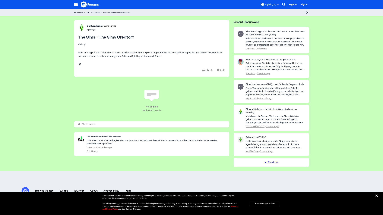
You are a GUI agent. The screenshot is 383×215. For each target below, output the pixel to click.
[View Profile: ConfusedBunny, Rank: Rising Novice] (81, 27)
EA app (64, 190)
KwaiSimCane (252, 151)
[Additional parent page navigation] (88, 12)
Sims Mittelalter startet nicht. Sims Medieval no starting (271, 111)
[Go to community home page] (90, 4)
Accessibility (111, 190)
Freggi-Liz (250, 73)
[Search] (284, 4)
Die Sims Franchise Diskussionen (116, 12)
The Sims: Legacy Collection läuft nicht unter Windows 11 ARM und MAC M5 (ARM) (275, 33)
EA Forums (78, 12)
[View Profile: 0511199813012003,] (241, 112)
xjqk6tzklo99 (252, 98)
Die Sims (96, 12)
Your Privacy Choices (265, 203)
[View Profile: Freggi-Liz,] (241, 62)
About (94, 190)
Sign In (304, 4)
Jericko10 (250, 48)
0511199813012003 (255, 126)
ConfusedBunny (95, 26)
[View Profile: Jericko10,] (241, 34)
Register (293, 4)
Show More (273, 162)
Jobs (128, 190)
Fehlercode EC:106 (256, 137)
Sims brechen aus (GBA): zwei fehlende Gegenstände (275, 84)
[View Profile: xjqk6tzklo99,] (241, 87)
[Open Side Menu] (76, 4)
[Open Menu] (307, 12)
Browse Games (44, 190)
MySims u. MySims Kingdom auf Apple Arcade (270, 59)
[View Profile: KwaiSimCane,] (241, 140)
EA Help (79, 190)
